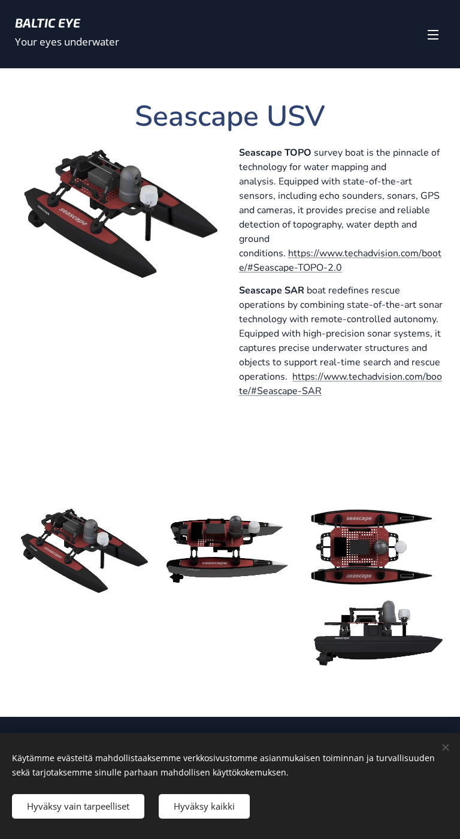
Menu (433, 34)
